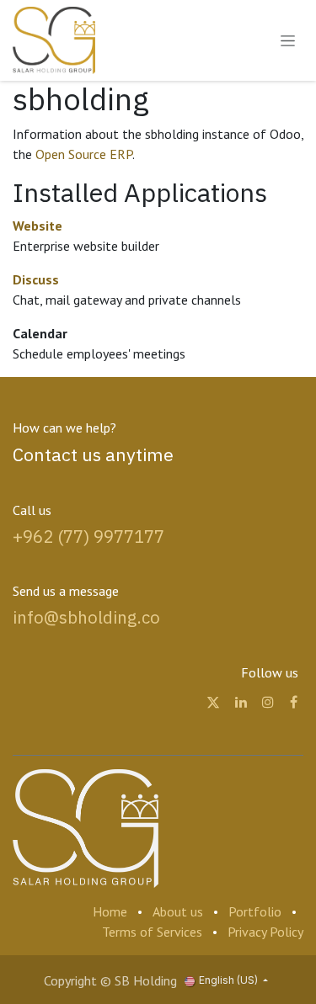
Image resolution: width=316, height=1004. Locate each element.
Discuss (36, 279)
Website (37, 225)
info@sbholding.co (86, 617)
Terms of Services (152, 931)
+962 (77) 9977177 (88, 536)
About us (178, 911)
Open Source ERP (83, 154)
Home (110, 911)
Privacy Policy (265, 931)
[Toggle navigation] (287, 40)
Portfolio (254, 911)
